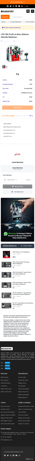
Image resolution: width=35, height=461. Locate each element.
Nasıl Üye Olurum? (5, 406)
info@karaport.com (7, 439)
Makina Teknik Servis (6, 388)
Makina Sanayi (4, 377)
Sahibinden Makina (5, 383)
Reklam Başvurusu (23, 397)
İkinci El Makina (5, 380)
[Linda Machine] (17, 154)
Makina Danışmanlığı (23, 394)
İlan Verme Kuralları (23, 415)
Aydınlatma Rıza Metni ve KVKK (26, 406)
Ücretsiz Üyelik (22, 377)
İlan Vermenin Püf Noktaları (8, 412)
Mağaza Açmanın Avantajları (8, 415)
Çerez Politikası (22, 412)
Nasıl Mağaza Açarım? (6, 420)
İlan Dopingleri (22, 386)
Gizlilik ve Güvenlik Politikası (25, 409)
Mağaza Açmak (22, 383)
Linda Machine (17, 162)
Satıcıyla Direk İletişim (23, 388)
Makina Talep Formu (23, 391)
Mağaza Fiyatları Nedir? (7, 418)
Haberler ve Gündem (23, 423)
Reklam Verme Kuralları (24, 420)
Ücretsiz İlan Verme (23, 380)
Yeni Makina (4, 386)
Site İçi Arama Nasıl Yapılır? (8, 423)
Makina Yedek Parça (6, 391)
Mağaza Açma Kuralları (24, 418)
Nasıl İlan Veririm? (5, 409)
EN (27, 6)
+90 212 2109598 (6, 437)
